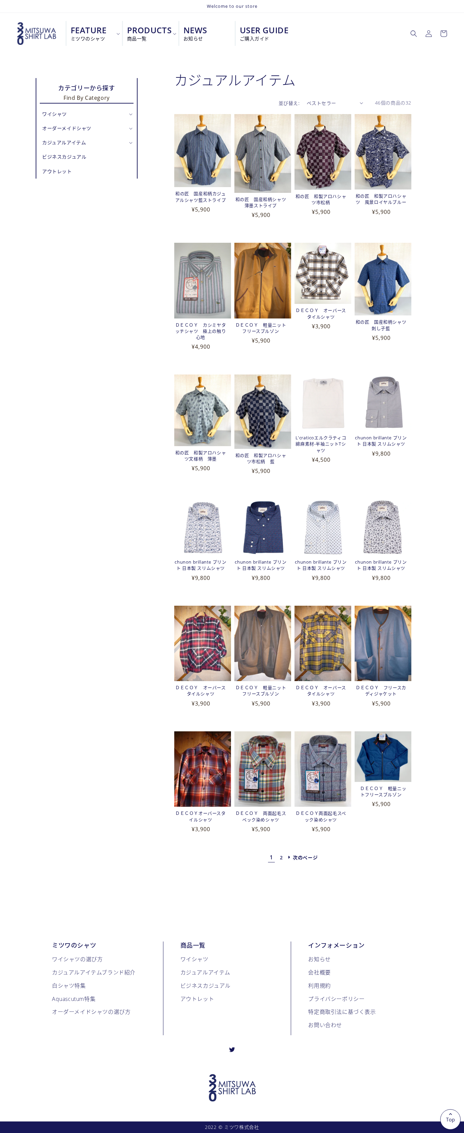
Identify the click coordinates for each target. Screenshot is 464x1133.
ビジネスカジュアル (205, 985)
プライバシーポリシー (336, 998)
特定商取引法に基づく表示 (342, 1011)
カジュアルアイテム (205, 972)
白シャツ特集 (69, 985)
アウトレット (197, 998)
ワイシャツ (194, 959)
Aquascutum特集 (73, 998)
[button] (413, 33)
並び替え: (289, 103)
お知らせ (319, 959)
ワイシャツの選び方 (77, 959)
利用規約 (319, 985)
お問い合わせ (325, 1024)
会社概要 (319, 972)
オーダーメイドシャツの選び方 (91, 1011)
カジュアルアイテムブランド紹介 (94, 972)
